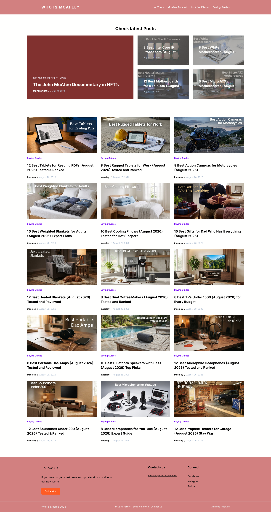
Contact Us (156, 506)
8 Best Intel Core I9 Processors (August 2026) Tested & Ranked (162, 51)
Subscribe (51, 491)
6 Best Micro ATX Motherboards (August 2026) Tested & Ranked (217, 85)
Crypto (37, 78)
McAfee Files (50, 78)
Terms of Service (140, 506)
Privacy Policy (122, 506)
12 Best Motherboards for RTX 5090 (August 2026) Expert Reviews (161, 85)
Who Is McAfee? (60, 7)
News (62, 78)
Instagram (193, 481)
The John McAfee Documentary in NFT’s (76, 84)
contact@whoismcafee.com (162, 475)
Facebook (193, 476)
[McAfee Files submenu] (208, 7)
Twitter (192, 486)
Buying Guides (34, 158)
